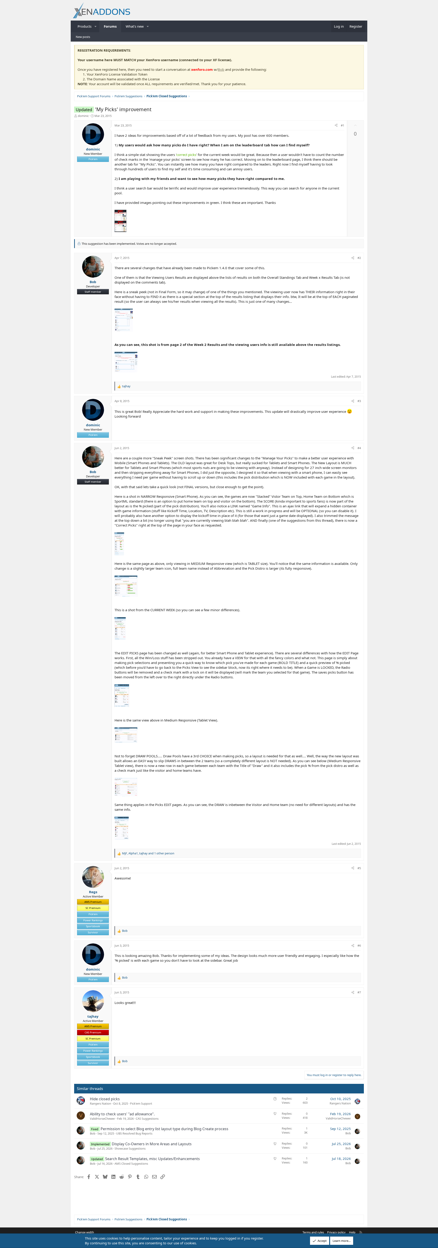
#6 (359, 945)
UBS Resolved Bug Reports (134, 1133)
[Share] (336, 125)
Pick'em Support (141, 1103)
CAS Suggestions (147, 1118)
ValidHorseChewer (102, 1118)
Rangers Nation (100, 1103)
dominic (83, 116)
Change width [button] (84, 1232)
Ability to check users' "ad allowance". (122, 1113)
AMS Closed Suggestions (131, 1163)
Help (352, 1232)
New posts (83, 37)
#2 (359, 258)
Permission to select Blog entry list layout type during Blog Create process (164, 1128)
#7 (359, 992)
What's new (135, 26)
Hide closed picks (105, 1098)
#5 (359, 868)
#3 (359, 401)
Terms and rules (313, 1232)
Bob (221, 69)
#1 (342, 125)
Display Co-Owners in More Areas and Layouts (152, 1143)
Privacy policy (336, 1232)
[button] (95, 26)
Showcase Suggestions (130, 1148)
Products (84, 26)
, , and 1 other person (148, 853)
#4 (359, 448)
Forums (110, 26)
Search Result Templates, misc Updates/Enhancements (152, 1158)
